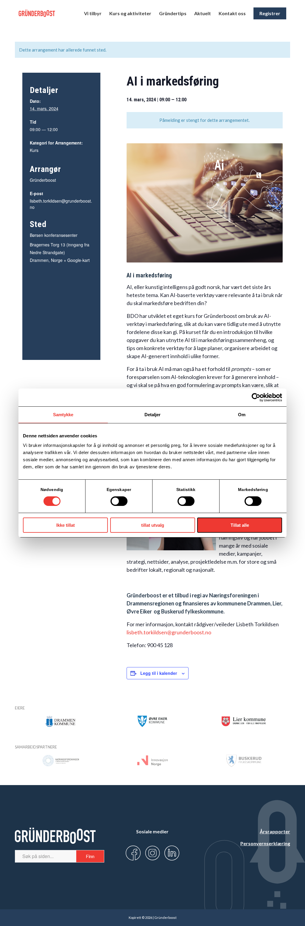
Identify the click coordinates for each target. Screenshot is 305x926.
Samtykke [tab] (63, 414)
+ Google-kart (77, 260)
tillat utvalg (152, 525)
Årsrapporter (275, 831)
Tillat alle (240, 525)
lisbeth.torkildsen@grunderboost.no (169, 632)
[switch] (119, 501)
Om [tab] (241, 414)
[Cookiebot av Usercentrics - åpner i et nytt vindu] (256, 397)
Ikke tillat (65, 525)
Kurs (34, 150)
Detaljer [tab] (152, 414)
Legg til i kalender (158, 673)
